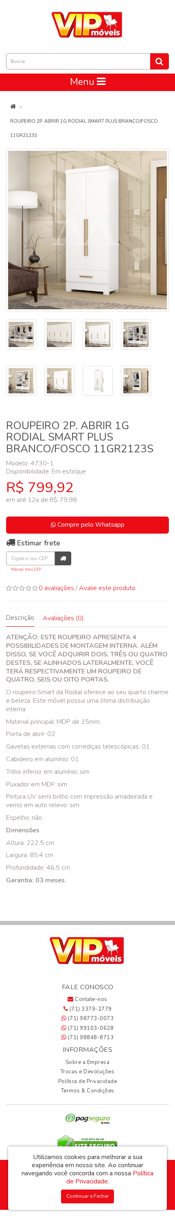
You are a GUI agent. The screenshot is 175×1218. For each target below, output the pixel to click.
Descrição (20, 617)
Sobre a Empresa (88, 1062)
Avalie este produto (107, 588)
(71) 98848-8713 (90, 1037)
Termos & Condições (87, 1090)
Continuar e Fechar (87, 1196)
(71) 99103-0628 (90, 1028)
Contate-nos (90, 999)
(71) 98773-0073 (90, 1018)
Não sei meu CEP (26, 569)
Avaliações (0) (63, 618)
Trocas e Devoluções (88, 1071)
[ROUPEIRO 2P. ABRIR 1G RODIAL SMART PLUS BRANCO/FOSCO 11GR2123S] (87, 230)
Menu (83, 82)
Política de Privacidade (87, 1081)
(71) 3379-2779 (90, 1009)
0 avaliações (56, 588)
